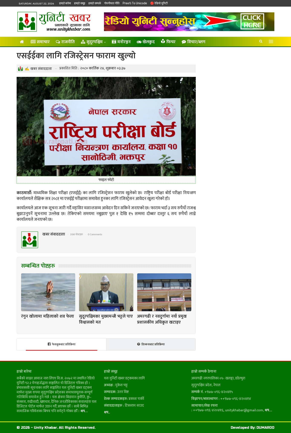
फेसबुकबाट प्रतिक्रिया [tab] (63, 344)
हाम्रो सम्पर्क (94, 3)
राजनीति (68, 42)
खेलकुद (149, 42)
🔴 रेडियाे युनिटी (159, 3)
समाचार (43, 42)
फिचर (171, 42)
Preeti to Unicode (135, 3)
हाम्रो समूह (79, 3)
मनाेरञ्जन (124, 42)
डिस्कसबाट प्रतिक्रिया (153, 344)
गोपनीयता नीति (112, 3)
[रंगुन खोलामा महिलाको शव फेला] (48, 292)
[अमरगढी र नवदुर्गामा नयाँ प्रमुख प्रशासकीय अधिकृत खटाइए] (164, 292)
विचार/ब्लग (196, 42)
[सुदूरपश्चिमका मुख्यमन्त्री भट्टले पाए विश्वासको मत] (106, 292)
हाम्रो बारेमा (65, 3)
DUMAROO (265, 428)
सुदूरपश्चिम (94, 42)
